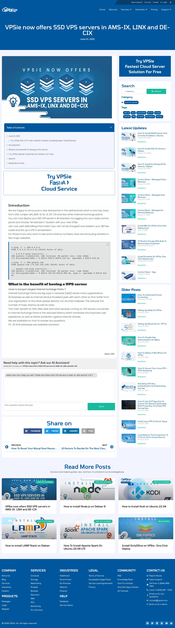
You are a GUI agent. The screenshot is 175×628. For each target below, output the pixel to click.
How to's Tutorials (131, 102)
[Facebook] (147, 623)
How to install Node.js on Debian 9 (84, 506)
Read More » (142, 142)
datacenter (141, 113)
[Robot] (171, 623)
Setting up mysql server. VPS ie (152, 324)
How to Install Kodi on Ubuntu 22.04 (144, 506)
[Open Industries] (146, 9)
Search (12, 158)
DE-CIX (150, 113)
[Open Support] (170, 9)
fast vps (127, 117)
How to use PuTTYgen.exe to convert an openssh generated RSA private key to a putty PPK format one (152, 404)
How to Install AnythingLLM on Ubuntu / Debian (152, 165)
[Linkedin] (157, 623)
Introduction (14, 145)
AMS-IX (126, 113)
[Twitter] (152, 623)
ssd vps (159, 117)
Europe (157, 113)
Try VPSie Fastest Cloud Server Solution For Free (31, 154)
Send (101, 406)
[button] (170, 2)
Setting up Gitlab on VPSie (150, 310)
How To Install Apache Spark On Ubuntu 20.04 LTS (83, 547)
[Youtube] (166, 623)
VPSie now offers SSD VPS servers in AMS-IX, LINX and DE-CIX (27, 508)
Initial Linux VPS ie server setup (152, 421)
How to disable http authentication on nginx (149, 338)
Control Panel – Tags (147, 272)
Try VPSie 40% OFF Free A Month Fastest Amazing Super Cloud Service (43, 140)
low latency (150, 117)
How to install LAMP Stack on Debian (27, 545)
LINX (133, 117)
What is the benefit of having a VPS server (28, 149)
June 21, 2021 (14, 136)
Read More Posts (16, 163)
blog (133, 113)
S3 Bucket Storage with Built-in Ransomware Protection (152, 242)
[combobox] (134, 91)
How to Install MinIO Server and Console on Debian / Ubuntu (152, 134)
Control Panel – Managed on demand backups (150, 211)
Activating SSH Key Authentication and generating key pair (152, 385)
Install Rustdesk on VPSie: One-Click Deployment (152, 257)
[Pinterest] (162, 623)
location (140, 117)
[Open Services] (131, 9)
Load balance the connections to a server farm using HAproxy (153, 436)
